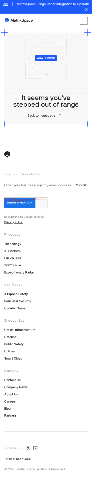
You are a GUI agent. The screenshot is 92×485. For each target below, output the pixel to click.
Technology (12, 244)
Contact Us (12, 380)
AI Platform (12, 251)
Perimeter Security (17, 301)
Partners (10, 415)
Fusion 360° (13, 258)
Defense (10, 337)
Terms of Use (12, 458)
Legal (27, 458)
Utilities (9, 351)
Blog (7, 408)
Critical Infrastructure (19, 330)
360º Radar (12, 265)
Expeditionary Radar (19, 272)
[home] (18, 21)
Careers (10, 401)
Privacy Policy (13, 222)
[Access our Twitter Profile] (28, 448)
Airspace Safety (16, 294)
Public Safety (14, 344)
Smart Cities (13, 358)
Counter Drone (14, 308)
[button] (84, 21)
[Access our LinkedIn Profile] (35, 448)
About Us (11, 394)
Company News (16, 387)
